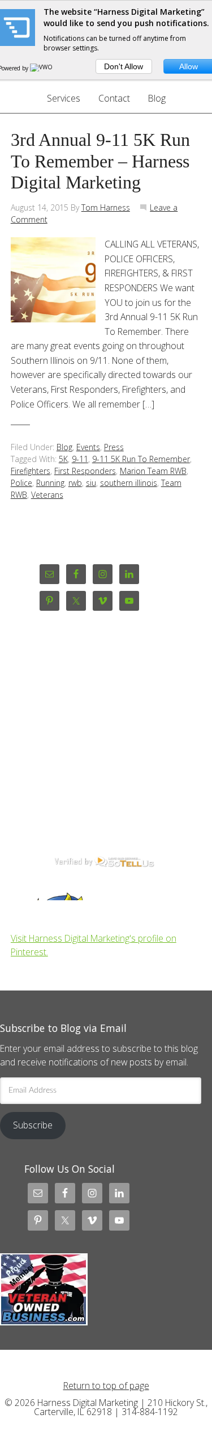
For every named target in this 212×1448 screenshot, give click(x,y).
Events (88, 447)
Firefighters (30, 470)
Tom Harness (105, 207)
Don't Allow (123, 66)
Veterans (47, 494)
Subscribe (33, 1125)
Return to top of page (106, 1385)
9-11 (80, 459)
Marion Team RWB (153, 470)
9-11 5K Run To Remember (141, 459)
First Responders (85, 470)
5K (63, 459)
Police (21, 482)
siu (91, 482)
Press (114, 447)
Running (50, 482)
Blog (64, 447)
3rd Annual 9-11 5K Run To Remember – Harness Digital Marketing (100, 161)
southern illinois (128, 482)
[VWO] (42, 68)
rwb (75, 482)
